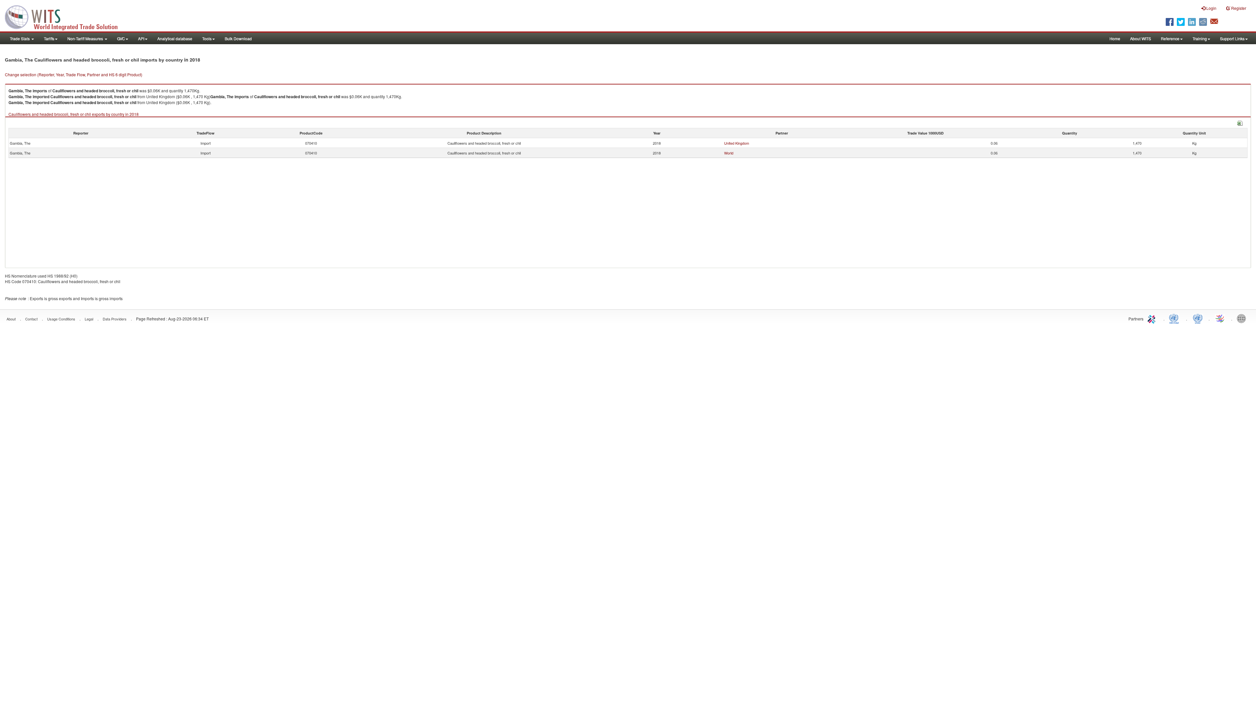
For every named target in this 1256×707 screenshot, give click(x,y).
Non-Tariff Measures (85, 38)
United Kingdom (736, 143)
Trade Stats (20, 38)
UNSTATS (1197, 318)
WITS (65, 16)
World (728, 152)
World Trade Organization (1220, 318)
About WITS (1140, 38)
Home (1114, 38)
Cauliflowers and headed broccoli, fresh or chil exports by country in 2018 (74, 114)
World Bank (1242, 318)
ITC (1152, 318)
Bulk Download (238, 38)
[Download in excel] (1240, 122)
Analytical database (174, 38)
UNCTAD (1175, 318)
